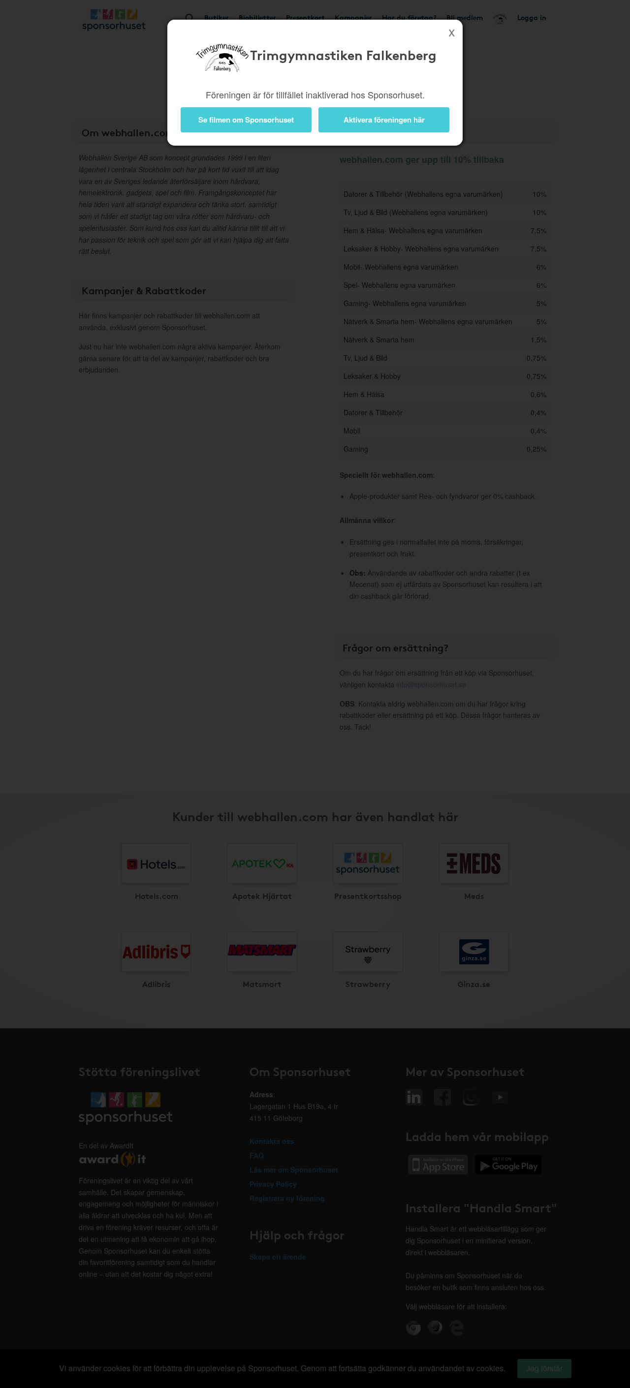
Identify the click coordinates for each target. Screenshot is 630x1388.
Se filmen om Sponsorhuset (246, 119)
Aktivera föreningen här (384, 119)
